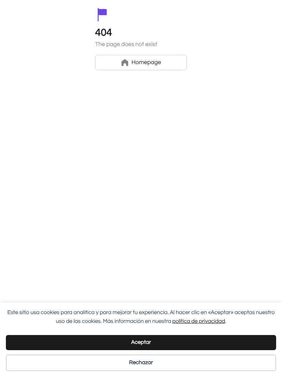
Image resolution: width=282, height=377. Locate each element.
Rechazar (141, 363)
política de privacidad (198, 321)
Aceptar (141, 342)
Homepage (146, 63)
